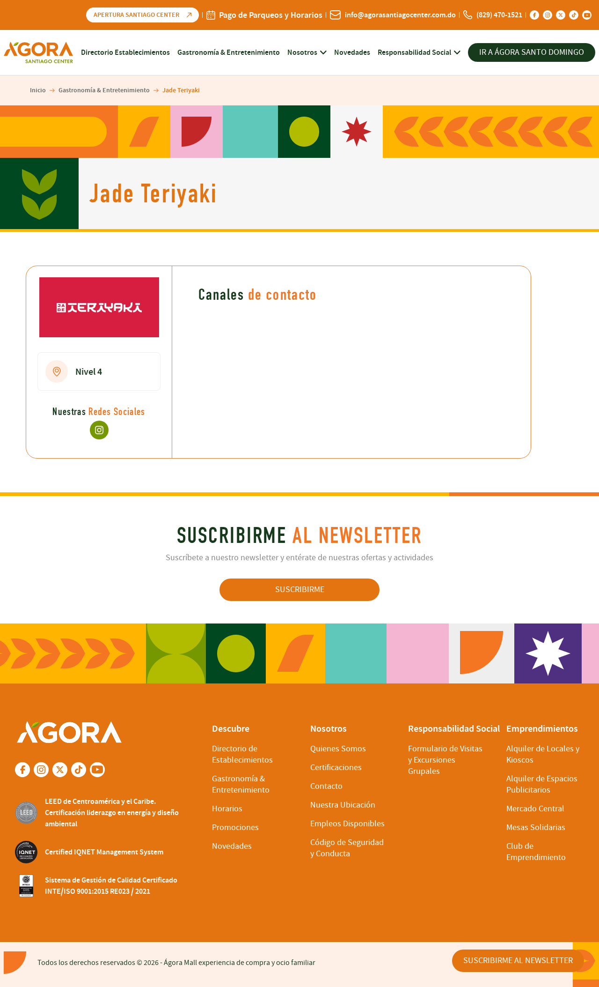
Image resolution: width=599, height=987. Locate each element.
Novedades (352, 52)
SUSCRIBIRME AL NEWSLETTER (518, 960)
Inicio (38, 90)
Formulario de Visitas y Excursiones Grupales (445, 760)
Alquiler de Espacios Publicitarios (541, 784)
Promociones (235, 827)
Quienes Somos (338, 748)
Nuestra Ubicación (342, 805)
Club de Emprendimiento (536, 852)
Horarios (227, 808)
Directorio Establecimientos (125, 52)
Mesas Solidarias (535, 827)
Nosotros (302, 52)
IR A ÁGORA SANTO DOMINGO (531, 52)
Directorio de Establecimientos (242, 754)
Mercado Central (535, 808)
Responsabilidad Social (414, 52)
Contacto (326, 786)
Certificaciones (336, 767)
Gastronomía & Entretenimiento (228, 52)
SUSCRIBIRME (299, 589)
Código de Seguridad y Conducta (347, 848)
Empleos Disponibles (347, 823)
